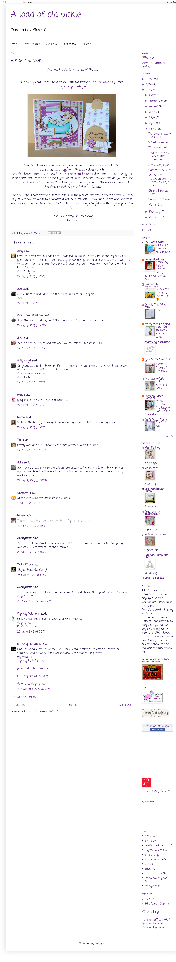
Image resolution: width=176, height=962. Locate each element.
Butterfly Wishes (159, 199)
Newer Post (19, 705)
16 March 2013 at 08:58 (32, 481)
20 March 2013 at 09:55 (32, 552)
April (152, 123)
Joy (158, 310)
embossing (152, 855)
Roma (21, 417)
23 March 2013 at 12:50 (31, 575)
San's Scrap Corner (157, 420)
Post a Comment (25, 697)
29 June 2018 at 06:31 (31, 632)
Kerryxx (149, 58)
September (156, 101)
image (63, 169)
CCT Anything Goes (161, 385)
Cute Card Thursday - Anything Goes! (162, 332)
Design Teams (31, 44)
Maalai (21, 515)
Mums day (155, 205)
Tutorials (51, 44)
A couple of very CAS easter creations (158, 156)
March (153, 129)
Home (13, 44)
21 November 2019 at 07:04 (34, 689)
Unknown (23, 493)
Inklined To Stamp (156, 534)
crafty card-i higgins (157, 324)
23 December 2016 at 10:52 (34, 601)
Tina (19, 440)
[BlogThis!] (52, 232)
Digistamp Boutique (72, 86)
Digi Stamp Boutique (30, 315)
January (155, 217)
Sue (19, 289)
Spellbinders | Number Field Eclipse (163, 248)
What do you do (158, 142)
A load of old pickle (46, 15)
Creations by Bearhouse (152, 513)
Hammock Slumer (159, 170)
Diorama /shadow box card (159, 135)
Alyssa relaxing (99, 82)
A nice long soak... (159, 165)
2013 (149, 90)
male (148, 869)
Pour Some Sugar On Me (158, 360)
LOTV (148, 864)
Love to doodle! (154, 578)
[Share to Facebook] (57, 232)
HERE (116, 165)
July (152, 112)
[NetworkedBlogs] (157, 726)
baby (148, 836)
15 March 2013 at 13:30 (31, 405)
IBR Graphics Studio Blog (33, 676)
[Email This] (49, 232)
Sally (20, 251)
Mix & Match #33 (163, 424)
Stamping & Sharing (157, 342)
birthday (150, 841)
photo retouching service (32, 668)
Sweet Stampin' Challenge (161, 367)
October (154, 95)
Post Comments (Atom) (43, 711)
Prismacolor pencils (157, 878)
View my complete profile (153, 65)
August (154, 106)
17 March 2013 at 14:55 (31, 503)
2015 (149, 79)
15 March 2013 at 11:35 (31, 348)
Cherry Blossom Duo (158, 192)
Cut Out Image (117, 592)
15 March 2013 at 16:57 (31, 428)
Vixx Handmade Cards (154, 490)
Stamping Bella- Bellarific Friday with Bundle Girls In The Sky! (157, 270)
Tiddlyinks (151, 886)
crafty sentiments (156, 845)
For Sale (87, 44)
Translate (162, 920)
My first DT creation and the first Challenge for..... (159, 180)
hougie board (153, 859)
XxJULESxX (24, 564)
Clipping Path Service (30, 661)
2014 (149, 85)
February (155, 212)
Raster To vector (27, 626)
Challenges (69, 44)
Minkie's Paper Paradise (154, 397)
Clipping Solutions (28, 614)
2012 (149, 224)
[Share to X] (54, 232)
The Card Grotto (155, 242)
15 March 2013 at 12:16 (31, 382)
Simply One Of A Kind (155, 305)
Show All (169, 436)
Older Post (126, 705)
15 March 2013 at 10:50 (31, 326)
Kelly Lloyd (24, 360)
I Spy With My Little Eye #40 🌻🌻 (162, 294)
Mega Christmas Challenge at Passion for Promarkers (158, 408)
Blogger (100, 943)
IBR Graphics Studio (29, 644)
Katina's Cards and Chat (156, 556)
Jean (20, 338)
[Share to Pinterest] (60, 232)
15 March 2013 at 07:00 (31, 303)
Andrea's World (154, 379)
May (152, 118)
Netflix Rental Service (155, 904)
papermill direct (81, 174)
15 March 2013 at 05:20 (31, 277)
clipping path (25, 596)
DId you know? (157, 147)
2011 (149, 230)
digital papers (153, 850)
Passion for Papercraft (152, 285)
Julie (20, 462)
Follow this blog (157, 729)
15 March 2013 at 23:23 (31, 450)
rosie (20, 395)
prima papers (153, 873)
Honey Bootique (154, 259)
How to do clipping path (32, 684)
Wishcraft (151, 468)
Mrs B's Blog (152, 447)
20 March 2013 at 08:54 (32, 526)
